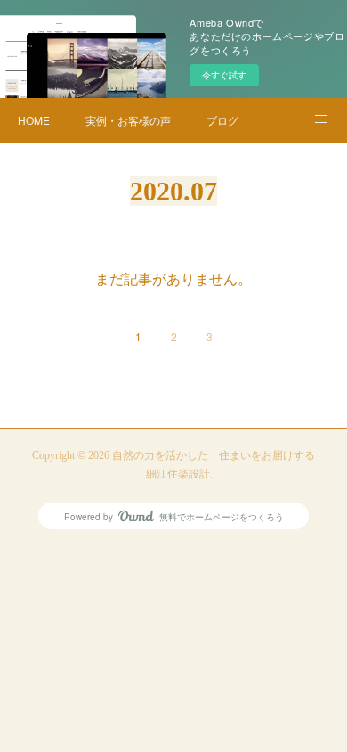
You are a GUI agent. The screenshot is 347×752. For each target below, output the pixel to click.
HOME (34, 119)
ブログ (222, 119)
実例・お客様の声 (128, 119)
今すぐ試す (224, 75)
